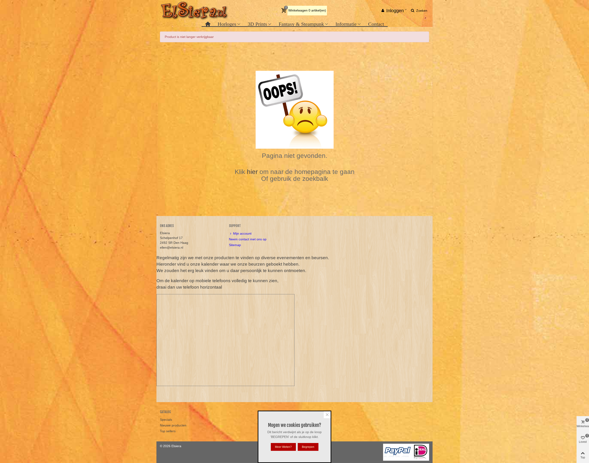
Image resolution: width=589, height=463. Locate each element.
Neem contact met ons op (247, 239)
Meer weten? (283, 447)
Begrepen (308, 447)
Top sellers (168, 431)
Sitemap (235, 245)
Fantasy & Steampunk (301, 24)
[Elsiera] (194, 10)
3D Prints (257, 24)
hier (253, 171)
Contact (376, 24)
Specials (166, 419)
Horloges (227, 24)
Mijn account (242, 233)
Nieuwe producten (173, 425)
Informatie (346, 24)
